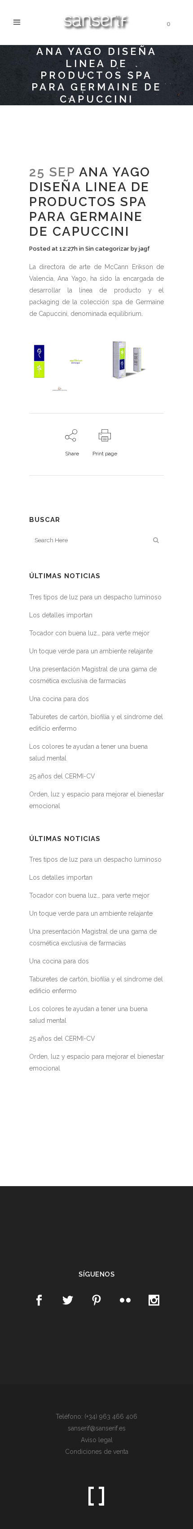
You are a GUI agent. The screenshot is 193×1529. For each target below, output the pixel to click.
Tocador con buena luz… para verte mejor (89, 633)
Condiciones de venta (96, 1451)
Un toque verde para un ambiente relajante (91, 651)
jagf (144, 248)
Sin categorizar (107, 248)
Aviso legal (97, 1440)
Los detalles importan (60, 615)
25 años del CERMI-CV (62, 776)
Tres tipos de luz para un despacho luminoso (95, 597)
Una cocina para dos (59, 698)
